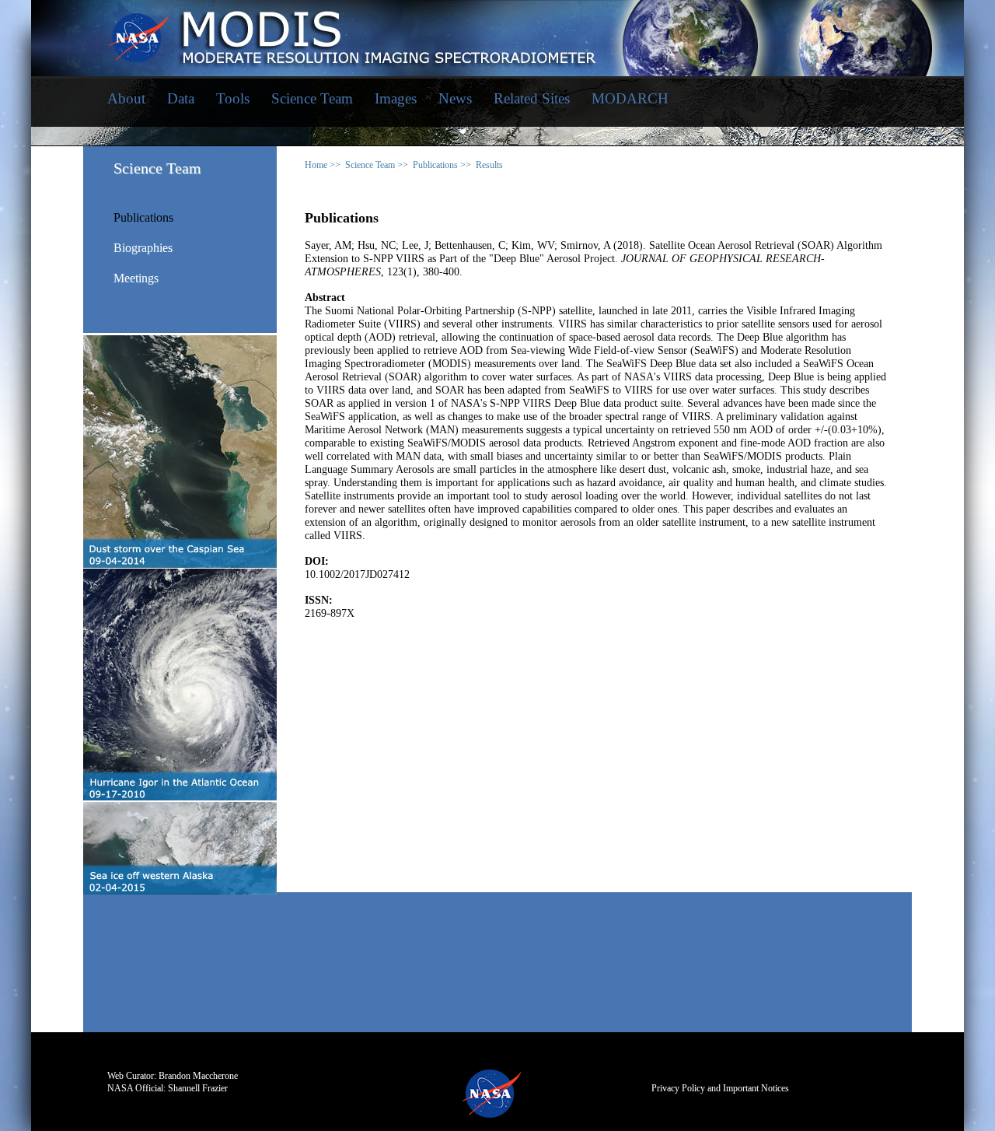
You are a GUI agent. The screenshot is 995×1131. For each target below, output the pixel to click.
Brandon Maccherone (198, 1075)
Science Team (312, 98)
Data (180, 98)
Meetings (136, 278)
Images (396, 98)
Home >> (322, 165)
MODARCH (630, 98)
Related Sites (532, 98)
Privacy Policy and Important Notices (720, 1088)
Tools (233, 98)
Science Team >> (376, 165)
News (455, 98)
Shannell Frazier (198, 1088)
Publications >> (442, 165)
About (126, 98)
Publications (143, 218)
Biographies (143, 248)
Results (489, 165)
